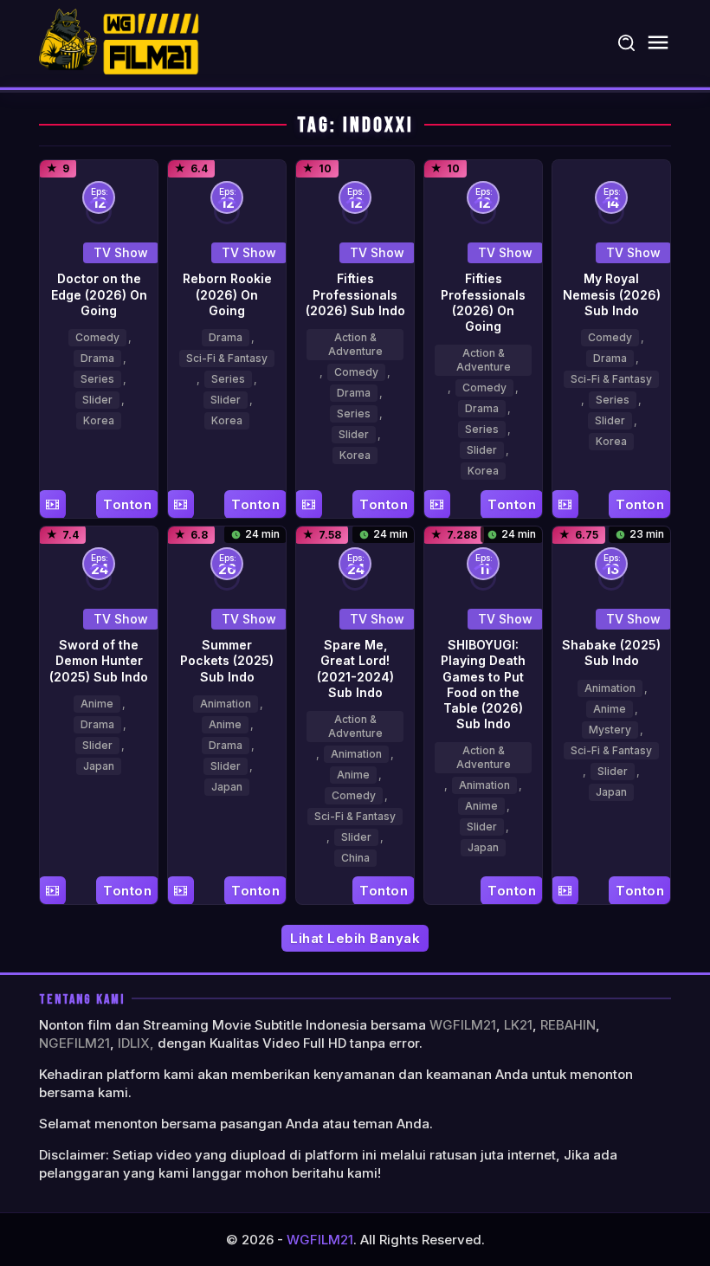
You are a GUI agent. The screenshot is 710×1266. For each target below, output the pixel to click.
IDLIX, (136, 1043)
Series (97, 378)
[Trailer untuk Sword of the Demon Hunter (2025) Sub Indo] (52, 890)
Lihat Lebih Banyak (355, 938)
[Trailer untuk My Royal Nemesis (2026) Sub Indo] (565, 504)
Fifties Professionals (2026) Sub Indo (355, 294)
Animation (225, 703)
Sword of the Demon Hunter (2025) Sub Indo (98, 660)
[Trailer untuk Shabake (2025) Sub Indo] (565, 890)
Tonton (127, 504)
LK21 (518, 1025)
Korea (98, 420)
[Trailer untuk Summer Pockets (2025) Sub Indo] (180, 890)
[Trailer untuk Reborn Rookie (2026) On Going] (180, 504)
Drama (97, 358)
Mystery (610, 729)
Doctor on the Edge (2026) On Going (99, 294)
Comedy (97, 337)
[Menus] (658, 42)
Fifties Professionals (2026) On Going (483, 302)
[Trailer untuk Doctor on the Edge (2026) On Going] (52, 504)
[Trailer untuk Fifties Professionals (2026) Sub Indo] (308, 504)
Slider (97, 399)
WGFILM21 (462, 1025)
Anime (97, 703)
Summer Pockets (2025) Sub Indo (227, 660)
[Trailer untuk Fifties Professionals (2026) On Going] (436, 504)
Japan (98, 765)
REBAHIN (568, 1025)
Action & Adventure (355, 344)
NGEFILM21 (74, 1043)
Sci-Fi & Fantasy (227, 358)
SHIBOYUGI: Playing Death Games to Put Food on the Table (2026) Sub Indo (483, 684)
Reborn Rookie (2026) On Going (227, 294)
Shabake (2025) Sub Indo (611, 652)
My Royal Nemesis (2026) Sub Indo (612, 294)
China (355, 857)
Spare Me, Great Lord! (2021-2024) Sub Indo (355, 668)
